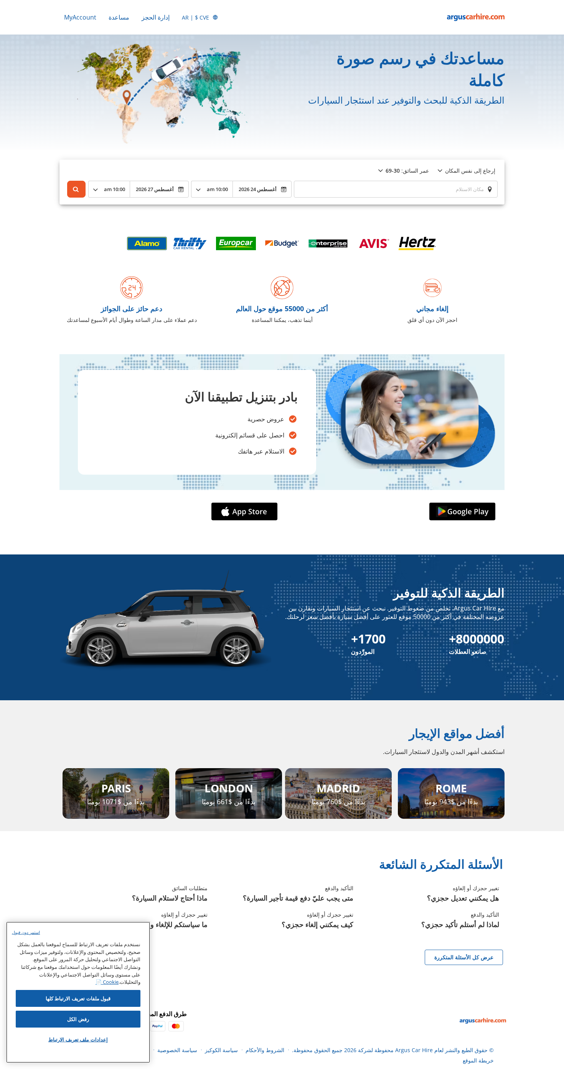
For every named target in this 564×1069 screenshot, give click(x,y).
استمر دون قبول (26, 932)
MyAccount (80, 17)
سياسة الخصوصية (177, 1050)
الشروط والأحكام (265, 1050)
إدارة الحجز (156, 17)
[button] (460, 511)
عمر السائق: (407, 170)
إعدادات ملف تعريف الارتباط (78, 1039)
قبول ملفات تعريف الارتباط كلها (78, 998)
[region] (78, 992)
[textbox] (396, 189)
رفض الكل (78, 1019)
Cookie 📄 (107, 981)
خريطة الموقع (478, 1060)
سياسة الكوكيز (221, 1050)
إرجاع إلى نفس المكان (470, 170)
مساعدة (119, 17)
